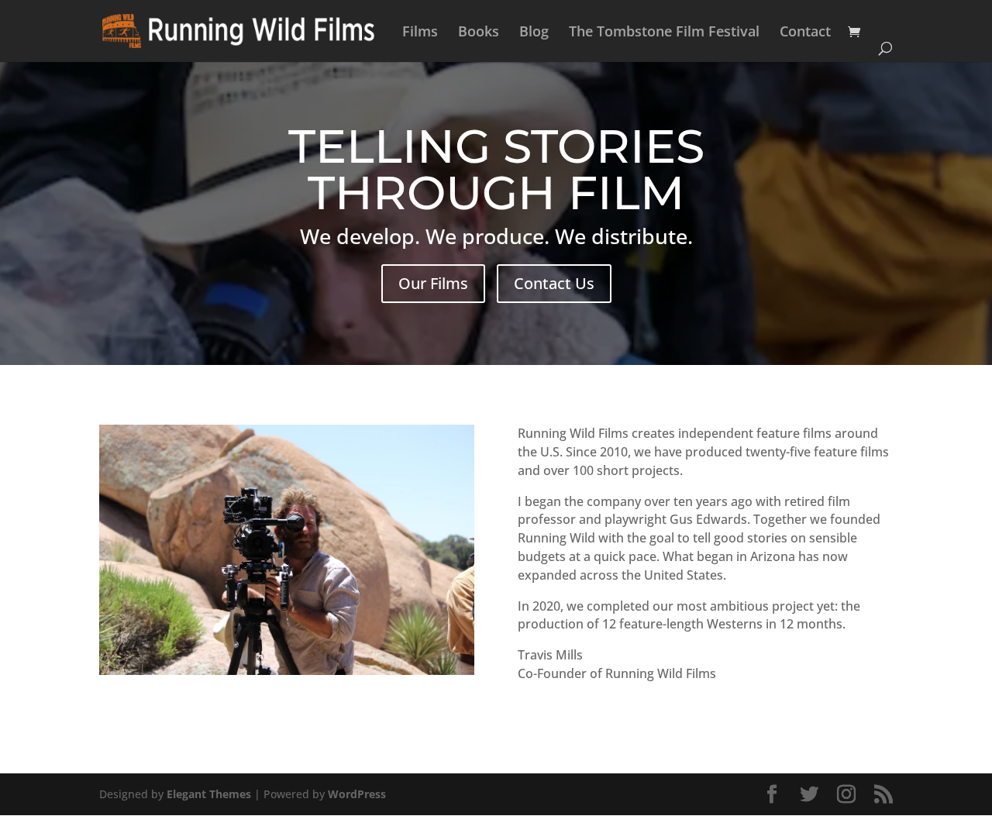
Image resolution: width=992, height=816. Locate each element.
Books (478, 33)
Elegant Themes (209, 794)
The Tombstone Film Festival (664, 33)
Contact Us (554, 283)
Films (420, 33)
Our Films (433, 283)
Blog (534, 33)
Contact (805, 33)
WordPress (357, 794)
